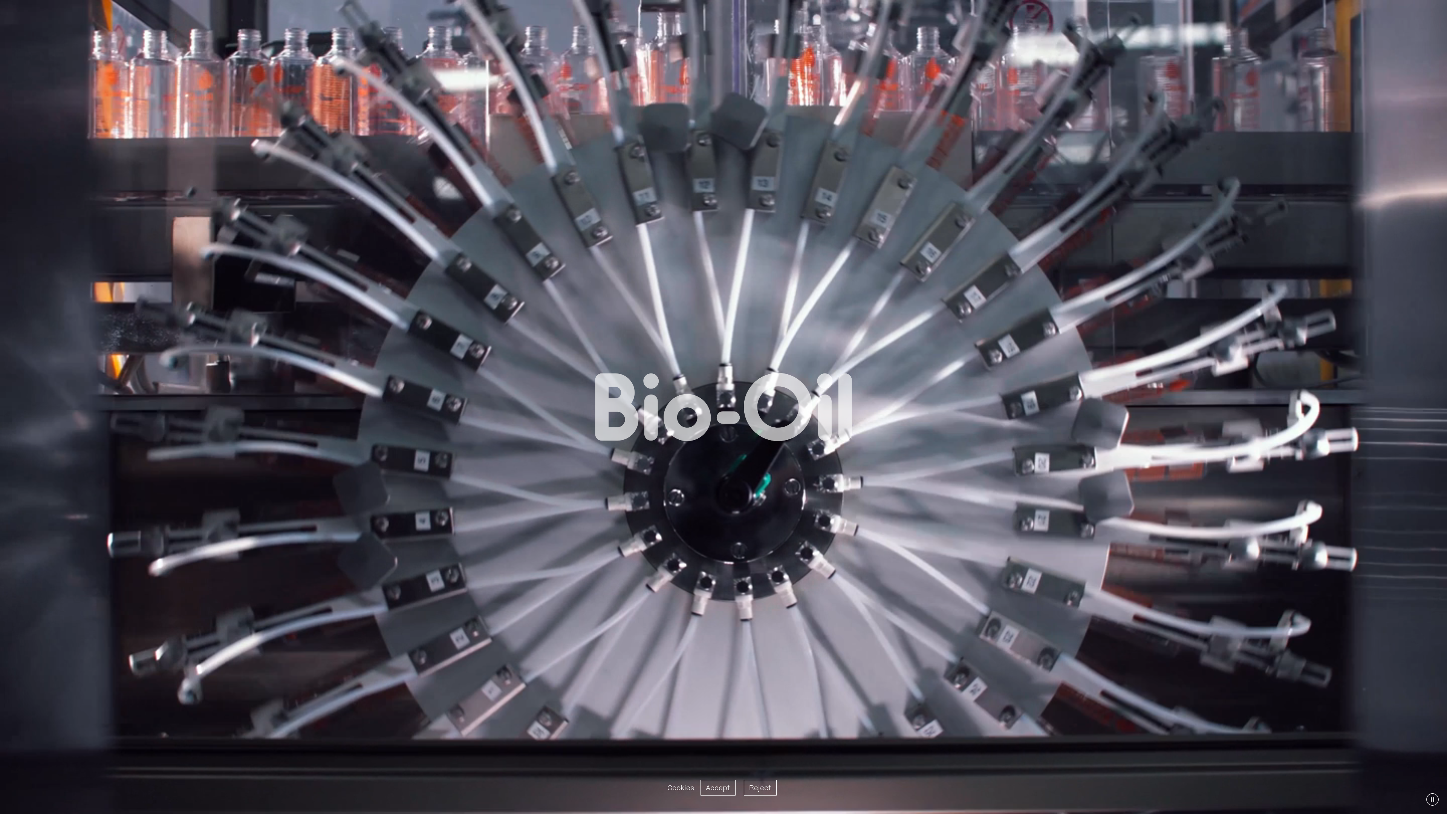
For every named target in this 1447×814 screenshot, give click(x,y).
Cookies (680, 787)
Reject (760, 787)
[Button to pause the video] (1432, 799)
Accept (718, 787)
